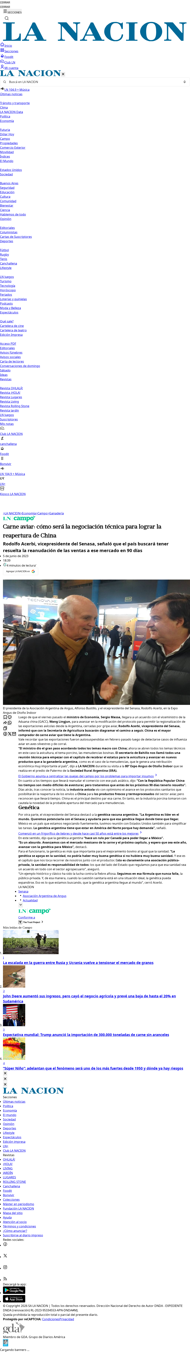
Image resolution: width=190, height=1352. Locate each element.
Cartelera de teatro (13, 330)
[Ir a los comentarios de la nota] (9, 717)
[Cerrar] (63, 74)
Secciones (11, 51)
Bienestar (6, 205)
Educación (7, 192)
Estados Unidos (11, 170)
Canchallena (8, 263)
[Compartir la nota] (5, 722)
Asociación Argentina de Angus (44, 896)
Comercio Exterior (12, 148)
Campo (5, 139)
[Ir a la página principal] (95, 40)
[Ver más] (20, 905)
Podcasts (6, 303)
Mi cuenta (11, 68)
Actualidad (30, 900)
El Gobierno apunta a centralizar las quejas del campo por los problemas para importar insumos (86, 776)
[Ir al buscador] (6, 18)
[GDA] (13, 1332)
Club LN (9, 62)
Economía (28, 513)
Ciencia (5, 210)
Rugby (4, 254)
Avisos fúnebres (11, 352)
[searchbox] (93, 82)
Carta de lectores (12, 361)
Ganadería (56, 513)
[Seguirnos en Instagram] (5, 1268)
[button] (95, 283)
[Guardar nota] (5, 717)
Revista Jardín (9, 410)
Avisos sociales (10, 357)
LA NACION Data (11, 112)
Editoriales (7, 228)
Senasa (23, 891)
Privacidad (66, 1319)
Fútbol (4, 250)
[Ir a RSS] (5, 1280)
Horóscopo (8, 290)
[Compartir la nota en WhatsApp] (9, 722)
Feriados (6, 295)
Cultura (5, 197)
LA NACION (11, 513)
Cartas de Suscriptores (16, 237)
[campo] (19, 520)
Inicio (8, 46)
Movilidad (7, 152)
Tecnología (7, 286)
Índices (5, 156)
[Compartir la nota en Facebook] (5, 734)
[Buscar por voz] (184, 82)
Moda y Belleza (10, 308)
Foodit (8, 57)
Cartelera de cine (12, 326)
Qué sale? (7, 321)
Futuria (5, 130)
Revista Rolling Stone (14, 406)
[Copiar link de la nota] (5, 728)
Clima (4, 107)
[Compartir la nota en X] (9, 734)
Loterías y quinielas (13, 299)
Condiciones (50, 1319)
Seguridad (7, 188)
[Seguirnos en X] (5, 1257)
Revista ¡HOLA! (10, 393)
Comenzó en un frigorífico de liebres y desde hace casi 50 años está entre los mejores (78, 833)
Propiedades (9, 143)
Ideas (4, 375)
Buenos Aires (9, 183)
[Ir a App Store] (14, 1301)
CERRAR (5, 2)
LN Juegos (7, 277)
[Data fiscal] (5, 1345)
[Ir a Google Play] (14, 1293)
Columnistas (8, 232)
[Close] (5, 1073)
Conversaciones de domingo (20, 366)
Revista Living (9, 401)
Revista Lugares (11, 397)
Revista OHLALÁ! (11, 388)
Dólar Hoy (7, 134)
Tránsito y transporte (15, 103)
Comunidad (8, 201)
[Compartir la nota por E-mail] (14, 734)
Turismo (6, 281)
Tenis (3, 259)
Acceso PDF (8, 344)
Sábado (5, 370)
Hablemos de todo (13, 214)
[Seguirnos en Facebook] (5, 1245)
